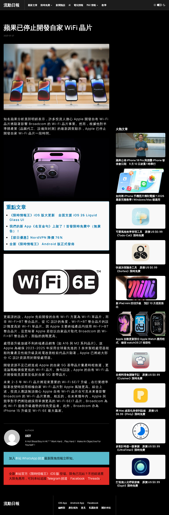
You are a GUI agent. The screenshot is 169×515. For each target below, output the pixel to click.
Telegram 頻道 (57, 478)
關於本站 (106, 507)
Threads (94, 478)
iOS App (62, 502)
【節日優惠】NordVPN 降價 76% (36, 237)
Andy (28, 436)
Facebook (77, 478)
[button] (159, 5)
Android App (77, 502)
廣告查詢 (73, 507)
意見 (83, 507)
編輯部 (61, 507)
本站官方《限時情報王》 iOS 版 (37, 473)
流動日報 (11, 4)
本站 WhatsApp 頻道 (29, 458)
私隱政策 (93, 507)
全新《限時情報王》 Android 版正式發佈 (42, 244)
